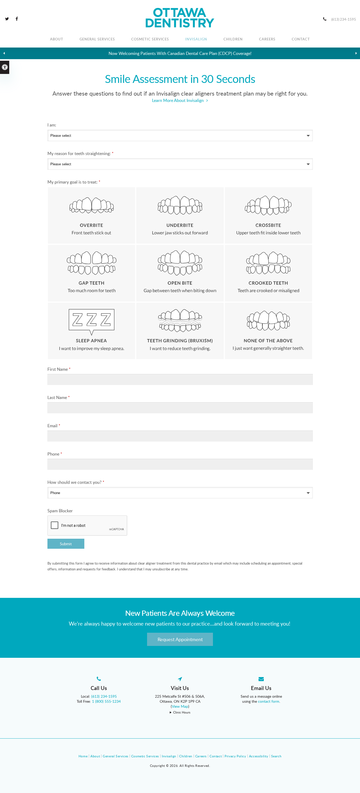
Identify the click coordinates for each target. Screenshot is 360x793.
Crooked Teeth (268, 273)
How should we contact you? (75, 482)
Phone (54, 454)
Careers (267, 39)
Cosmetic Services (150, 39)
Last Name (58, 397)
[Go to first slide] (356, 53)
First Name (59, 369)
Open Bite (180, 273)
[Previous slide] (4, 53)
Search (276, 756)
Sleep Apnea (91, 331)
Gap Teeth (91, 273)
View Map (180, 706)
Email (53, 426)
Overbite (91, 216)
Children (233, 39)
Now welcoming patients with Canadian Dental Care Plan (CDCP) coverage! (180, 53)
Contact (301, 39)
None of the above (268, 331)
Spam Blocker (60, 511)
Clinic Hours (181, 712)
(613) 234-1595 (343, 19)
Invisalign (196, 39)
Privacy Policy (235, 756)
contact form (268, 701)
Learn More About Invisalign (178, 100)
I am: (51, 125)
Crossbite (268, 216)
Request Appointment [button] (180, 639)
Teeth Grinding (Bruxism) (180, 331)
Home (83, 756)
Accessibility (258, 756)
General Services (97, 39)
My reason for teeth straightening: (80, 153)
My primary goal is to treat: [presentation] (73, 182)
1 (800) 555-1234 (106, 701)
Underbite (180, 216)
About (56, 39)
